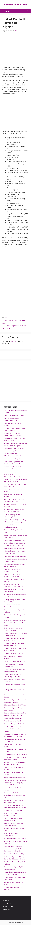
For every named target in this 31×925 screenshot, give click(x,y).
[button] (27, 11)
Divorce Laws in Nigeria (12, 459)
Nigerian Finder (15, 4)
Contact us (7, 903)
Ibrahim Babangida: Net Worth (14, 724)
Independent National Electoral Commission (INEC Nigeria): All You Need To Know (15, 783)
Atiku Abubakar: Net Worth (13, 718)
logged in (14, 341)
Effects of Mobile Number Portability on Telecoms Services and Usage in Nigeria (15, 479)
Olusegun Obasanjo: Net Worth (15, 705)
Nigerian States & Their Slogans (15, 839)
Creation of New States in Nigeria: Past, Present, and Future (13, 729)
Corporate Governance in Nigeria (15, 754)
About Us (6, 900)
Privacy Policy (8, 906)
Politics (7, 318)
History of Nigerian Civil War (14, 653)
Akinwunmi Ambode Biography (14, 778)
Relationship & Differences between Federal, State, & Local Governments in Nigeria (15, 849)
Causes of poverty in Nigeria (14, 548)
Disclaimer (7, 909)
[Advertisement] (15, 50)
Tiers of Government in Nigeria (15, 620)
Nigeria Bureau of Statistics (13, 810)
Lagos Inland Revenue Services (14, 661)
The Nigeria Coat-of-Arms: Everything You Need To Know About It (14, 795)
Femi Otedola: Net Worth (12, 721)
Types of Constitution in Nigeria (15, 854)
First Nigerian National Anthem (15, 556)
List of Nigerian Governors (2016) (15, 540)
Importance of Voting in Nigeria (15, 415)
